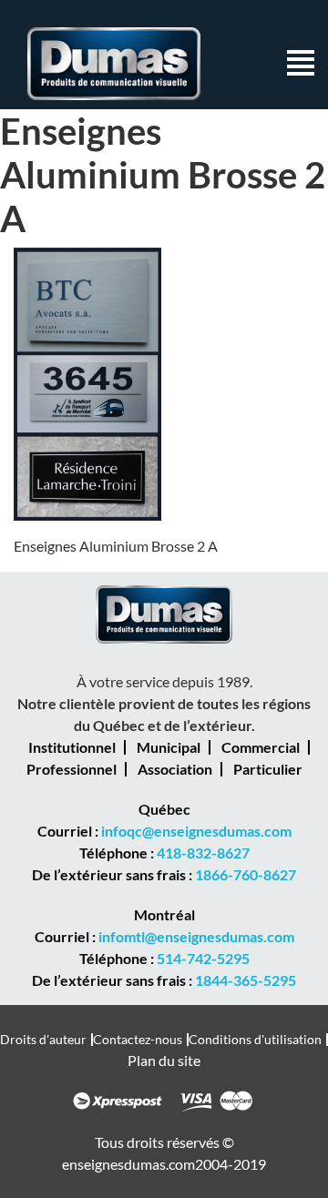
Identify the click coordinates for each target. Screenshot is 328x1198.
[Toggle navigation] (300, 63)
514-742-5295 (203, 958)
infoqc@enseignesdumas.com (196, 830)
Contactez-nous (137, 1039)
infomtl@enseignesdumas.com (196, 936)
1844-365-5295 (245, 980)
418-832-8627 (203, 852)
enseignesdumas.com (128, 1164)
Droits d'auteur (43, 1039)
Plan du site (164, 1060)
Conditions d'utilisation (255, 1039)
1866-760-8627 (245, 874)
